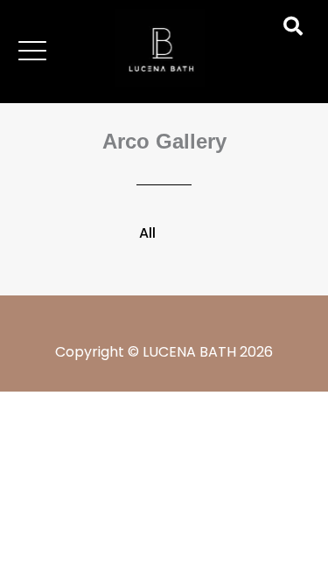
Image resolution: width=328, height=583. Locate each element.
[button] (32, 51)
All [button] (147, 233)
